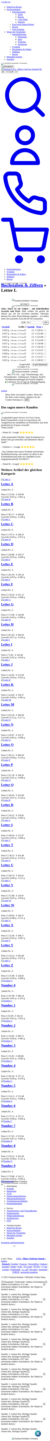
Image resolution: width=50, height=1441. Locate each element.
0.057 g (5, 333)
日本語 (15, 1272)
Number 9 (8, 1166)
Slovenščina (33, 1264)
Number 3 (8, 1045)
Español (5, 1267)
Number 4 (8, 1065)
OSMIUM (5, 2)
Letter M (7, 704)
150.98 (39, 343)
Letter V (7, 885)
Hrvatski (33, 1269)
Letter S (7, 825)
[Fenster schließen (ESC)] (38, 1436)
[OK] (27, 400)
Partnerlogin (18, 1242)
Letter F (7, 584)
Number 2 (8, 1025)
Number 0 (8, 985)
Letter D (7, 544)
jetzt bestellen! (7, 1181)
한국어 (36, 1267)
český (20, 1267)
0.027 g (5, 357)
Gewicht (6, 327)
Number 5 (8, 1085)
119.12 (39, 353)
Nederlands (15, 1269)
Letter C (7, 524)
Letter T (7, 845)
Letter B (7, 504)
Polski (13, 1267)
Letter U (7, 865)
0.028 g (5, 353)
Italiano (43, 1264)
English (14, 1264)
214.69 (39, 340)
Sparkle (31, 327)
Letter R (7, 805)
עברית (44, 1267)
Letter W (7, 905)
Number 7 (8, 1126)
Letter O (7, 744)
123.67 (39, 350)
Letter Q (7, 785)
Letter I (6, 644)
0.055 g (5, 340)
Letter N (7, 724)
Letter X (7, 925)
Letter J (7, 664)
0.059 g (5, 330)
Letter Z (7, 965)
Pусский (28, 1267)
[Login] (25, 168)
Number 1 (8, 1005)
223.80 (39, 333)
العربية (25, 1269)
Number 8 (8, 1145)
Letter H (7, 624)
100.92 (39, 360)
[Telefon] (25, 216)
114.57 (39, 357)
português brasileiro (29, 1272)
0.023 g (5, 360)
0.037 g (5, 343)
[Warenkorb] (25, 264)
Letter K (7, 684)
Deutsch (6, 1264)
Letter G (7, 604)
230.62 (39, 330)
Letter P (7, 764)
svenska (5, 1269)
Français (23, 1264)
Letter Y (7, 945)
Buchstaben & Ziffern (22, 285)
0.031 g (5, 347)
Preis (38, 327)
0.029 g (5, 350)
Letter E (7, 564)
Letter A (7, 484)
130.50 (39, 347)
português (43, 1269)
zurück (4, 391)
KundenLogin (7, 1242)
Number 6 (8, 1105)
